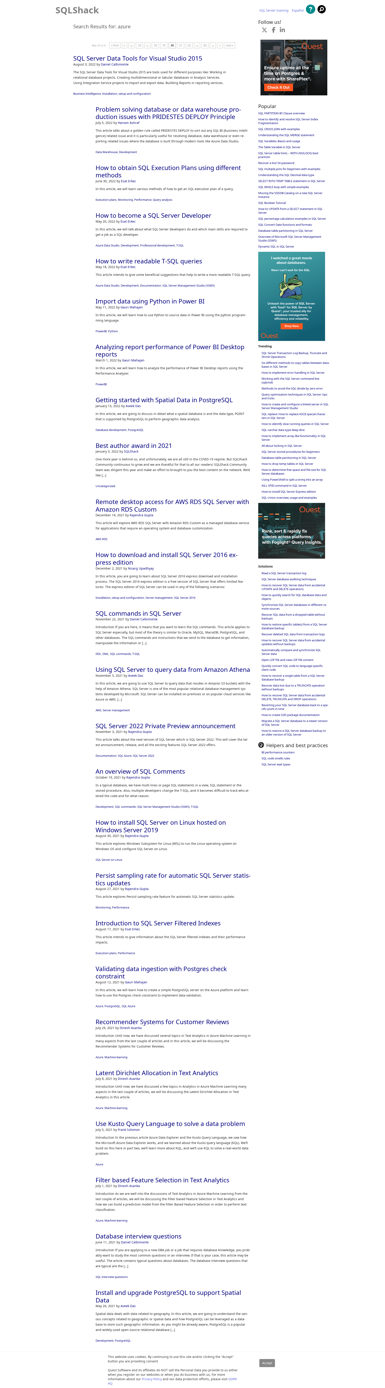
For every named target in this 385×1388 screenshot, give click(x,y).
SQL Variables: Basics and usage (279, 141)
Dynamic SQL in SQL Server (276, 246)
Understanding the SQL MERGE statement (286, 135)
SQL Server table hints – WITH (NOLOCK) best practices (288, 155)
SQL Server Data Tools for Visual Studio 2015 (137, 58)
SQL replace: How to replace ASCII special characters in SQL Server (294, 416)
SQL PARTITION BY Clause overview (281, 113)
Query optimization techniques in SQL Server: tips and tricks (294, 396)
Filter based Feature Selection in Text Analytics (162, 1180)
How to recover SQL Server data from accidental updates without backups (293, 642)
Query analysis (162, 200)
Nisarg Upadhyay (141, 568)
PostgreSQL (136, 430)
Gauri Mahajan (132, 307)
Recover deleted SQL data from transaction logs (293, 634)
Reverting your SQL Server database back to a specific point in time (295, 707)
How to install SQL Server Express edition (289, 492)
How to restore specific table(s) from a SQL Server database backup (294, 626)
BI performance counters (278, 752)
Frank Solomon (129, 1130)
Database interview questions (138, 1236)
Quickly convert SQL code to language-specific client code (292, 668)
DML (105, 654)
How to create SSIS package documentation (291, 715)
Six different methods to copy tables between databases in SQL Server (296, 365)
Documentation (150, 285)
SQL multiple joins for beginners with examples (289, 169)
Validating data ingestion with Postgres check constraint (161, 972)
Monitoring (125, 200)
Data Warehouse (107, 152)
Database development (111, 430)
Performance (143, 200)
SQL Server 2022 (143, 756)
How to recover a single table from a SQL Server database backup (293, 677)
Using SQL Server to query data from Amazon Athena (173, 669)
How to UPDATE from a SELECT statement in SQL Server (290, 211)
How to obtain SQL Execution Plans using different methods (168, 171)
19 (163, 45)
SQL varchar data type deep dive (283, 430)
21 (180, 45)
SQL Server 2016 (184, 598)
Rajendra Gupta (141, 515)
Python (113, 331)
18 (155, 45)
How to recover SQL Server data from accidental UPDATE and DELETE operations (293, 587)
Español (298, 10)
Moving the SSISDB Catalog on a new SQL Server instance (290, 195)
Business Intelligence (87, 94)
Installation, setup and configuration (126, 94)
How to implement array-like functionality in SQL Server (294, 438)
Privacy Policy (152, 1379)
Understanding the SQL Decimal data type (286, 175)
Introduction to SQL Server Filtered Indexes (158, 923)
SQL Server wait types (276, 764)
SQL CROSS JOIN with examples (279, 129)
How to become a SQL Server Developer (153, 215)
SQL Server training (274, 10)
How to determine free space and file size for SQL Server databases (294, 472)
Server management (159, 598)
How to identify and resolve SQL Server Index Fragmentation (288, 121)
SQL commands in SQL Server (139, 613)
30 (205, 45)
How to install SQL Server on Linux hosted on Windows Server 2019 (161, 826)
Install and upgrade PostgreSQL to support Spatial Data (168, 1296)
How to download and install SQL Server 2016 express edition (167, 558)
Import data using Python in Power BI (150, 301)
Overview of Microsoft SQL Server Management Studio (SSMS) (289, 238)
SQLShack (77, 10)
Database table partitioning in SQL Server (285, 231)
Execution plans (106, 200)
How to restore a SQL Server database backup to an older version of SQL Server (294, 732)
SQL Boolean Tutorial (272, 203)
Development (128, 152)
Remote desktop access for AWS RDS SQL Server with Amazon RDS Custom (172, 505)
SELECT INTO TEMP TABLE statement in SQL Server (291, 181)
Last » (229, 45)
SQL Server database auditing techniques (289, 579)
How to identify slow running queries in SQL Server (295, 424)
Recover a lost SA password (276, 163)
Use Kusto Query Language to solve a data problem (170, 1123)
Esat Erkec (128, 181)
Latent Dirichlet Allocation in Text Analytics (157, 1072)
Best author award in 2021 (134, 445)
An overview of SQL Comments (140, 771)
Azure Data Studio (107, 245)
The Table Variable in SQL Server (279, 147)
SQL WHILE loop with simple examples (283, 187)
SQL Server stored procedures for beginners (291, 452)
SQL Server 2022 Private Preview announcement (166, 726)
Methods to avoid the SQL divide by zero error (292, 388)
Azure (99, 1006)
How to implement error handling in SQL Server (293, 373)
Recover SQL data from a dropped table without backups (293, 616)
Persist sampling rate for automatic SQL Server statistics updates (173, 879)
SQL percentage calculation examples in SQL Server (292, 219)
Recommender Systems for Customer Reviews (162, 1021)
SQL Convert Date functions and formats (285, 225)
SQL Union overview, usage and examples (289, 498)
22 (189, 45)
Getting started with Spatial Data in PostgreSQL (164, 400)
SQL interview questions (112, 1277)
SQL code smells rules (276, 758)
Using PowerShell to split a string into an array (292, 480)
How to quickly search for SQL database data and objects (294, 597)
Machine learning (115, 1057)
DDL (98, 654)
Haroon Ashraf (128, 123)
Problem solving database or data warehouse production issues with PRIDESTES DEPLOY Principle (168, 113)
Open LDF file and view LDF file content (287, 660)
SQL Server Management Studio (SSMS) (188, 285)
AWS (98, 710)
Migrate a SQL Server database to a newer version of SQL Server (295, 723)
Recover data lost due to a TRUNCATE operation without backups (293, 687)
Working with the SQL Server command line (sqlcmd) (290, 380)
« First (115, 45)
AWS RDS (101, 539)
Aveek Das (133, 406)
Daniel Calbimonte (115, 64)
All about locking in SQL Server (282, 446)
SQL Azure (124, 756)
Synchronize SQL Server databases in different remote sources (294, 607)
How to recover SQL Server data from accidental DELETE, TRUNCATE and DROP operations (293, 697)
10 (139, 45)
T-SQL (180, 245)
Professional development (157, 245)
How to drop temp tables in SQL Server (287, 464)
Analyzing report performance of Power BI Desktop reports (170, 350)
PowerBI (101, 331)
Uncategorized (105, 486)
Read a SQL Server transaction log (284, 573)
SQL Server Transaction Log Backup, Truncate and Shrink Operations (294, 355)
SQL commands (120, 654)
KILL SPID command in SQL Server (284, 486)
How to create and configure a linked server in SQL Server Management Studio (295, 406)
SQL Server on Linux (109, 860)
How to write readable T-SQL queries (149, 261)
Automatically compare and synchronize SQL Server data (291, 652)
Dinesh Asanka (131, 1028)
